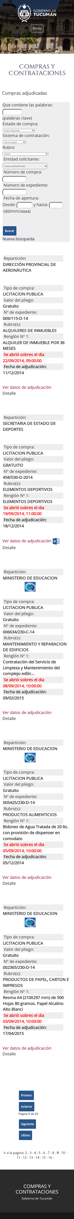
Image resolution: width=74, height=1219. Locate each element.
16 (50, 1157)
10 (63, 1153)
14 (37, 1157)
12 (25, 1157)
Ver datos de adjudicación (26, 387)
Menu (37, 28)
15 (44, 1157)
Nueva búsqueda (19, 239)
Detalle (9, 393)
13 (31, 1157)
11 (18, 1157)
